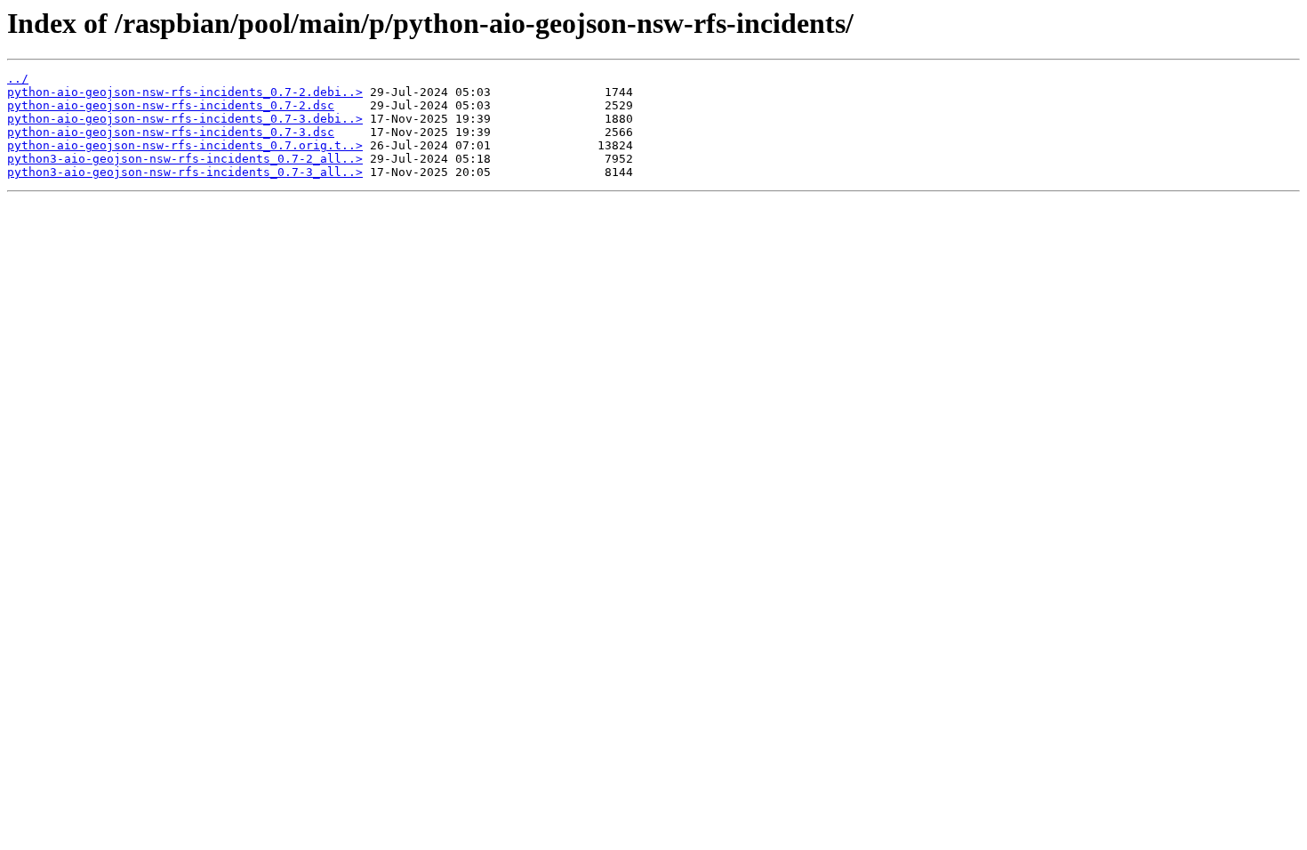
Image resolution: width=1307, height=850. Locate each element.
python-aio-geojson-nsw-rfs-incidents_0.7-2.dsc (170, 105)
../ (17, 78)
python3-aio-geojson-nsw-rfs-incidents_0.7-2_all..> (185, 158)
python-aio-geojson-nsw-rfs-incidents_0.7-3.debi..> (185, 118)
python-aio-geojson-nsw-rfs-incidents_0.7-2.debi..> (185, 92)
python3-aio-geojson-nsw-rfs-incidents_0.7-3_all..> (185, 172)
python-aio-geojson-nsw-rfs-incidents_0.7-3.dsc (170, 132)
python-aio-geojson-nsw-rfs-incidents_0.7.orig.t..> (185, 145)
